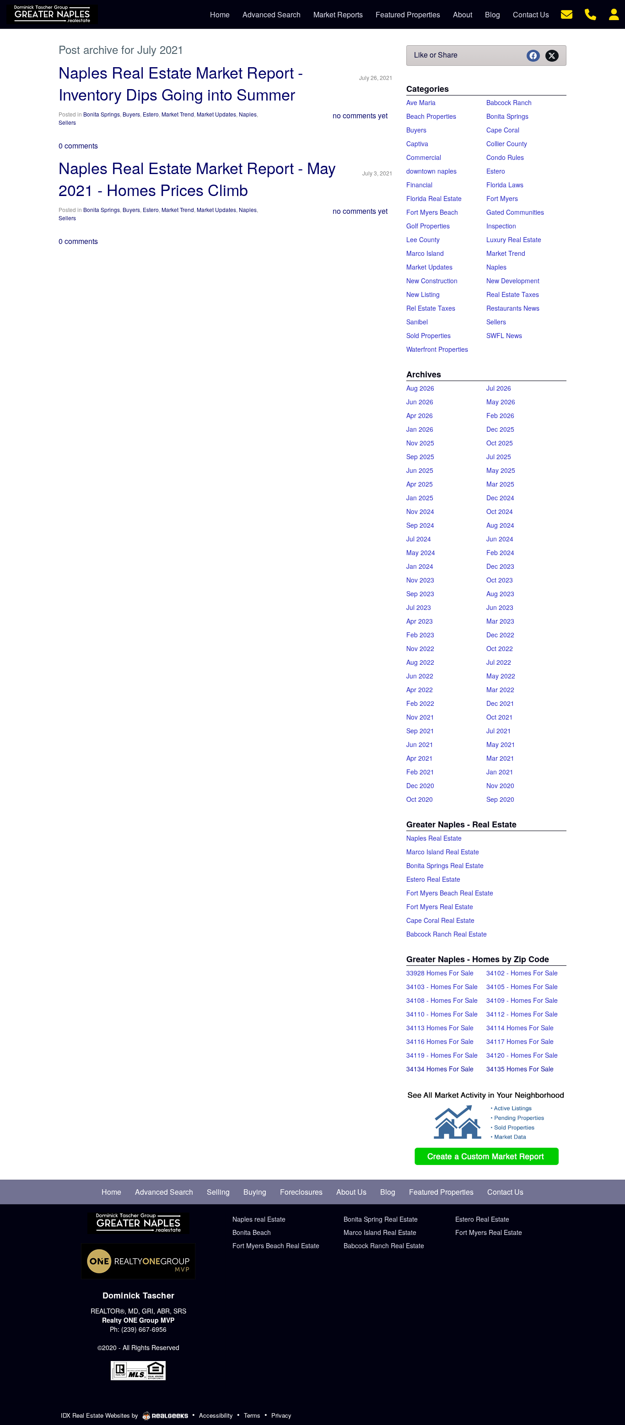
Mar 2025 (500, 483)
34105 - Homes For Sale (522, 986)
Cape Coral (502, 129)
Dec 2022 (500, 634)
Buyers (131, 114)
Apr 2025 (419, 483)
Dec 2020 (420, 785)
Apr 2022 (419, 689)
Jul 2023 (418, 607)
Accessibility (216, 1415)
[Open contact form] (566, 13)
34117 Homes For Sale (520, 1041)
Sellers (67, 122)
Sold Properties (428, 335)
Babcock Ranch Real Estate (446, 933)
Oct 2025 (499, 442)
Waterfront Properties (437, 349)
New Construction (432, 280)
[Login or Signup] (614, 13)
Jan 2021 (499, 771)
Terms (252, 1415)
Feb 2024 (500, 552)
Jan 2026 (419, 429)
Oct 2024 (499, 511)
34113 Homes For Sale (440, 1027)
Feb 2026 (500, 415)
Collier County (506, 143)
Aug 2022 (420, 662)
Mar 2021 (500, 758)
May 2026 (500, 401)
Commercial (423, 157)
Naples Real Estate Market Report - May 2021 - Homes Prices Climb (197, 178)
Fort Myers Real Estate (439, 906)
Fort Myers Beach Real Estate (449, 892)
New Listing (423, 294)
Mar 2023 (500, 620)
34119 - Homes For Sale (442, 1054)
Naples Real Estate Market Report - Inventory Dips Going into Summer (181, 83)
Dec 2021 (500, 703)
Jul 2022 (498, 662)
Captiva (417, 143)
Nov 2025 (420, 442)
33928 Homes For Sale (440, 972)
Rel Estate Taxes (430, 308)
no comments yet (360, 115)
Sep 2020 (500, 799)
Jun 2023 (499, 607)
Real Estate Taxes (512, 294)
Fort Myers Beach (432, 212)
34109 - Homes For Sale (522, 1000)
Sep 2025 (420, 456)
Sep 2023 (420, 593)
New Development (512, 280)
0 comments (78, 145)
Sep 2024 (420, 525)
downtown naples (431, 170)
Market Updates (216, 114)
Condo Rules (505, 157)
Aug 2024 (500, 525)
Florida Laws (504, 184)
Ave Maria (421, 102)
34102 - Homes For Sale (522, 972)
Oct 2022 (499, 648)
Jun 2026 (419, 401)
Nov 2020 (500, 785)
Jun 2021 (419, 744)
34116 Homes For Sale (440, 1041)
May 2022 (500, 675)
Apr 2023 (419, 620)
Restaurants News (512, 308)
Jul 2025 (498, 456)
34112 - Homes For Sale (522, 1013)
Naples (248, 114)
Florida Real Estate (434, 198)
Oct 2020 (419, 799)
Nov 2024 (420, 511)
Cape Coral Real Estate (440, 920)
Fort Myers (502, 198)
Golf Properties (428, 225)
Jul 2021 (498, 730)
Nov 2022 (420, 648)
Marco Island (425, 253)
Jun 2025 (419, 470)
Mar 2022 (500, 689)
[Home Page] (138, 1223)
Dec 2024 (500, 497)
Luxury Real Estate (513, 239)
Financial (419, 184)
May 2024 (420, 552)
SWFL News (504, 335)
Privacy (281, 1415)
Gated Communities (515, 212)
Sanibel (417, 321)
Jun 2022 (419, 675)
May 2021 (500, 744)
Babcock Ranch (509, 102)
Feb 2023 (420, 634)
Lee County (423, 239)
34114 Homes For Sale (520, 1027)
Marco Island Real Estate (442, 851)
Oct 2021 (499, 716)
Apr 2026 (419, 415)
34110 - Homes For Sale (442, 1013)
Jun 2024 (499, 538)
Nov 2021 (420, 716)
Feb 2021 (420, 771)
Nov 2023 (420, 579)
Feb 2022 (420, 703)
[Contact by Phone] (590, 13)
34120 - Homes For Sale (522, 1054)
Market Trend (178, 114)
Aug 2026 (420, 387)
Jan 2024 (419, 566)
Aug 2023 (500, 593)
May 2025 (500, 470)
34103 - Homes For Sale (442, 986)
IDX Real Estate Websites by (100, 1415)
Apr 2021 (419, 758)
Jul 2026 (498, 387)
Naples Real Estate (434, 837)
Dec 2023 (500, 566)
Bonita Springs (101, 114)
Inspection (501, 225)
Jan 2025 (419, 497)
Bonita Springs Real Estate (445, 865)
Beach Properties (431, 116)
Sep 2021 (420, 730)
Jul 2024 (418, 538)
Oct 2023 (499, 579)
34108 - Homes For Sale (442, 1000)
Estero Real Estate (433, 879)
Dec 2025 (500, 429)
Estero (151, 114)
